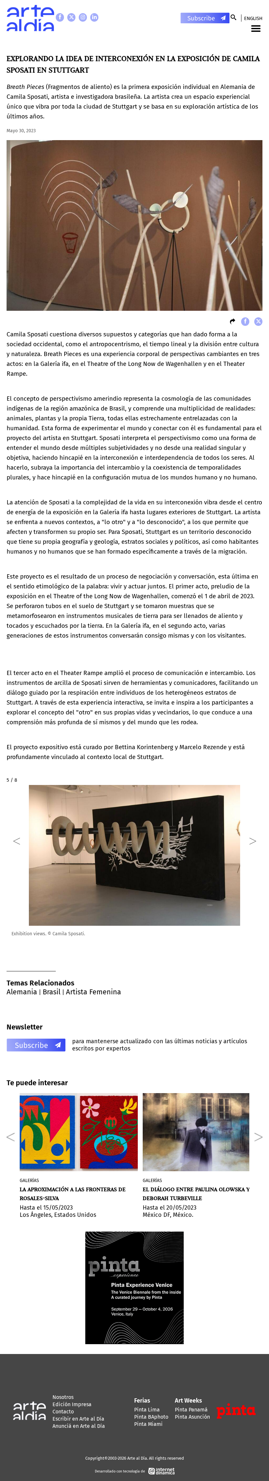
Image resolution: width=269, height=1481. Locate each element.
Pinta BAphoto (151, 1417)
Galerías (29, 1180)
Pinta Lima (147, 1410)
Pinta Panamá (191, 1410)
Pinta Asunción (192, 1417)
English (253, 18)
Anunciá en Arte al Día (78, 1426)
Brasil (51, 991)
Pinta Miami (148, 1424)
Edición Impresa (72, 1404)
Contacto (63, 1411)
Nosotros (62, 1397)
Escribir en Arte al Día (78, 1419)
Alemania (22, 991)
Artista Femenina (93, 991)
